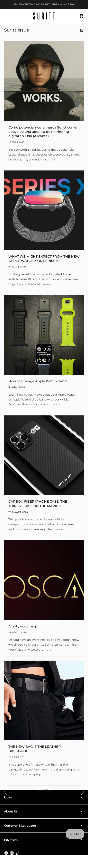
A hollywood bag (22, 626)
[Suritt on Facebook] (6, 853)
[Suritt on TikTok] (18, 853)
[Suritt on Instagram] (12, 853)
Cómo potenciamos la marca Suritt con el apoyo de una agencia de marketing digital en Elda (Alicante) (42, 131)
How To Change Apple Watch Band (37, 381)
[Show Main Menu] (6, 15)
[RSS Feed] (81, 30)
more (53, 159)
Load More (44, 790)
